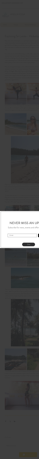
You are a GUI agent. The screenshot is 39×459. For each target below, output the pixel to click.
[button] (28, 244)
